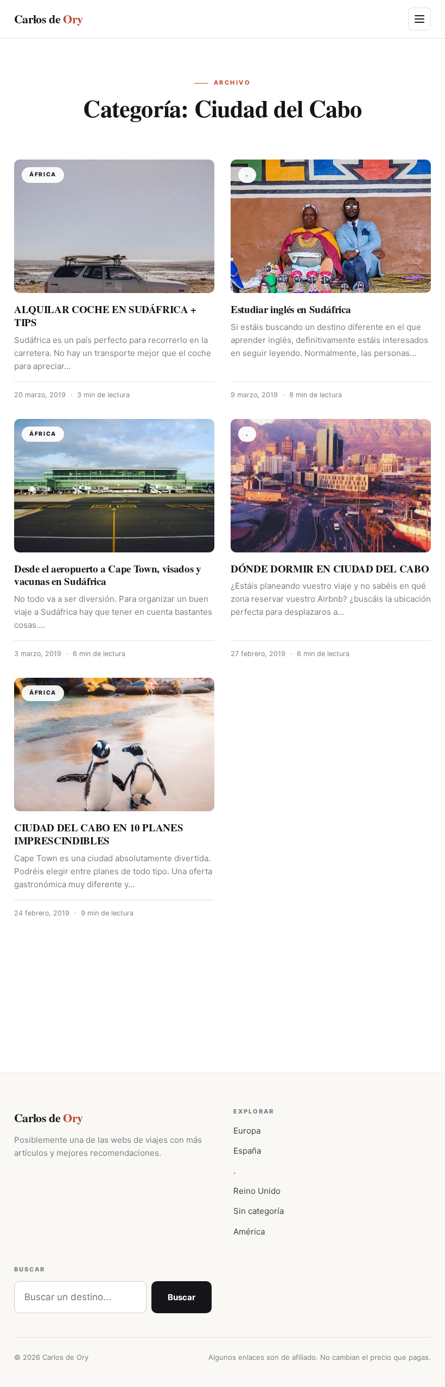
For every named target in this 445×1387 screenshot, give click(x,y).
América (249, 1231)
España (247, 1151)
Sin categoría (258, 1211)
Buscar (181, 1297)
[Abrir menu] (419, 19)
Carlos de (48, 19)
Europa (246, 1130)
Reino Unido (257, 1191)
